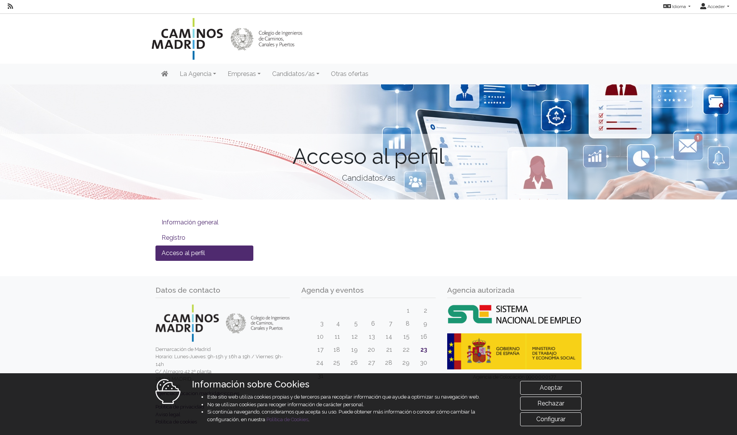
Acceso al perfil (183, 253)
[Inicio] (164, 74)
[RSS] (10, 6)
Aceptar (551, 387)
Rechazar (550, 403)
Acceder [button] (716, 6)
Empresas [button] (242, 73)
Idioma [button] (679, 6)
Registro (173, 237)
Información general (190, 222)
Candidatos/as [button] (293, 73)
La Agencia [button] (196, 73)
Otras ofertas (349, 73)
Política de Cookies (287, 419)
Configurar (550, 419)
